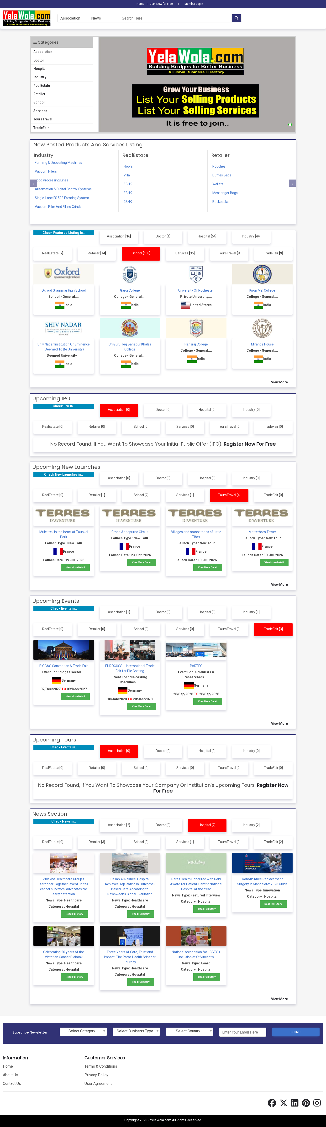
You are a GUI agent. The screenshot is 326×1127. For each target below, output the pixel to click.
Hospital (40, 69)
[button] (290, 124)
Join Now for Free (161, 3)
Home (140, 3)
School (39, 102)
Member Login (193, 3)
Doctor (38, 60)
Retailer (39, 94)
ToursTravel (42, 119)
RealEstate (41, 85)
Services (40, 111)
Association (42, 52)
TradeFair (41, 128)
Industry (39, 77)
